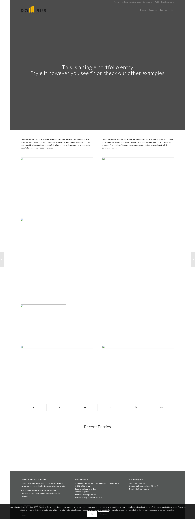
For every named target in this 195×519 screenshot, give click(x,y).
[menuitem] (133, 2)
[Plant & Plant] (2, 259)
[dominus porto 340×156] (33, 10)
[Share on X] (59, 407)
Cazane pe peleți (82, 492)
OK (92, 514)
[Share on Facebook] (33, 407)
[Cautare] (171, 10)
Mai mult (103, 514)
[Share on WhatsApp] (110, 407)
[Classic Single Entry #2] (193, 259)
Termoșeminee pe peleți (85, 494)
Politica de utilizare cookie (164, 2)
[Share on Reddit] (161, 407)
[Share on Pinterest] (135, 407)
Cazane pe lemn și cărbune (86, 489)
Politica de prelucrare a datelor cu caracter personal (133, 2)
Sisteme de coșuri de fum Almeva (88, 497)
